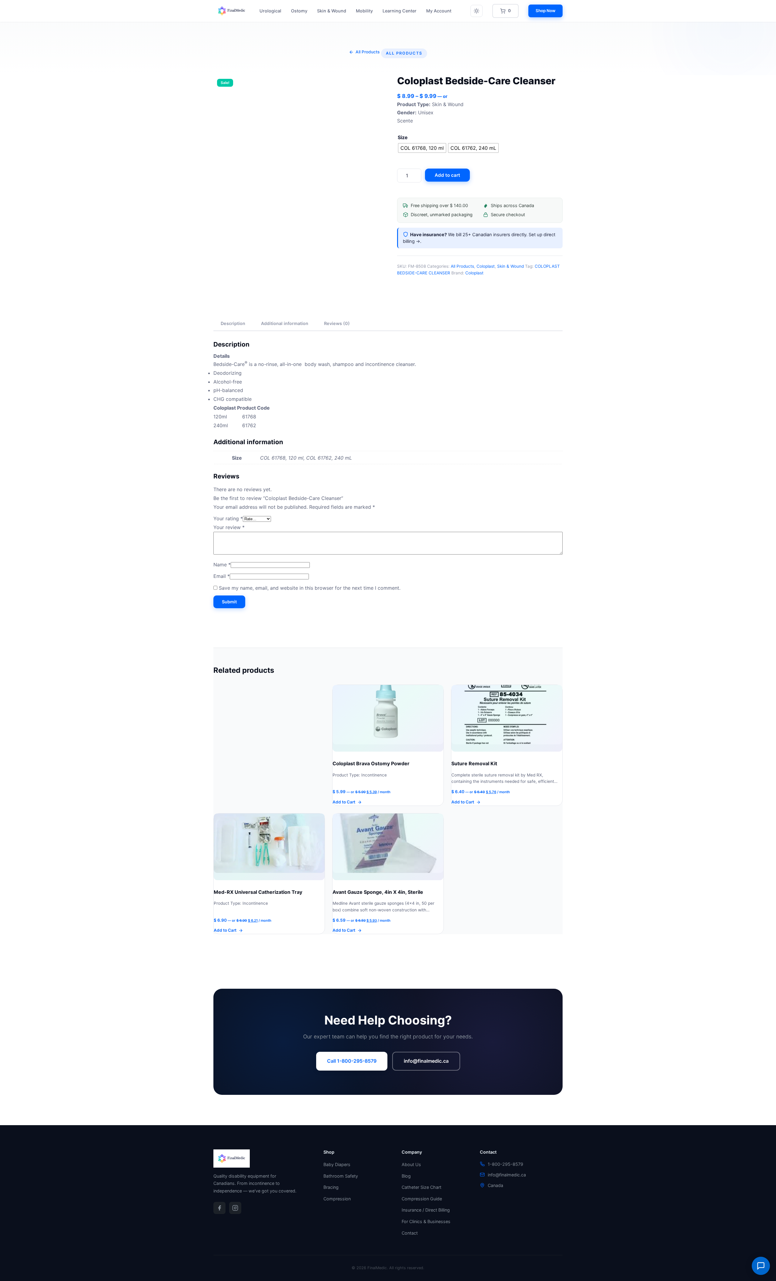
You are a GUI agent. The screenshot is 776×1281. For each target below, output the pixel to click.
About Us (411, 1164)
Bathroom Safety (340, 1176)
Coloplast (486, 266)
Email (221, 576)
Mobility (364, 10)
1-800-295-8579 (505, 1164)
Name (222, 565)
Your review (229, 527)
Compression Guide (422, 1198)
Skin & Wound (331, 10)
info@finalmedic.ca (426, 1061)
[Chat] (761, 1266)
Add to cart (447, 175)
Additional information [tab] (284, 323)
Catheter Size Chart (421, 1187)
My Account (438, 10)
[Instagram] (235, 1208)
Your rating (228, 518)
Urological (270, 10)
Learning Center (399, 10)
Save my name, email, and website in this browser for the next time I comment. (309, 588)
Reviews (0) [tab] (337, 323)
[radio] (422, 148)
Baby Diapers (336, 1164)
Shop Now (545, 10)
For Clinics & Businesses (426, 1221)
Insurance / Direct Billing (426, 1209)
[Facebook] (219, 1208)
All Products (462, 266)
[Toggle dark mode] (476, 11)
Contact (410, 1233)
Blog (406, 1176)
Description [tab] (233, 323)
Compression (337, 1198)
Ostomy (299, 10)
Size (403, 137)
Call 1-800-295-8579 (351, 1061)
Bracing (331, 1187)
